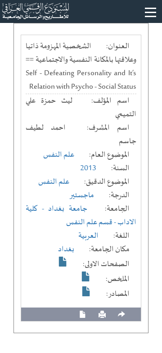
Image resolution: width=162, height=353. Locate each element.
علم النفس (58, 155)
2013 (88, 168)
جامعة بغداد (67, 209)
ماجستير (81, 195)
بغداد (66, 249)
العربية (88, 236)
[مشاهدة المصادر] (86, 291)
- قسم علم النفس (91, 222)
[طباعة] (102, 314)
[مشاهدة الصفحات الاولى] (63, 262)
